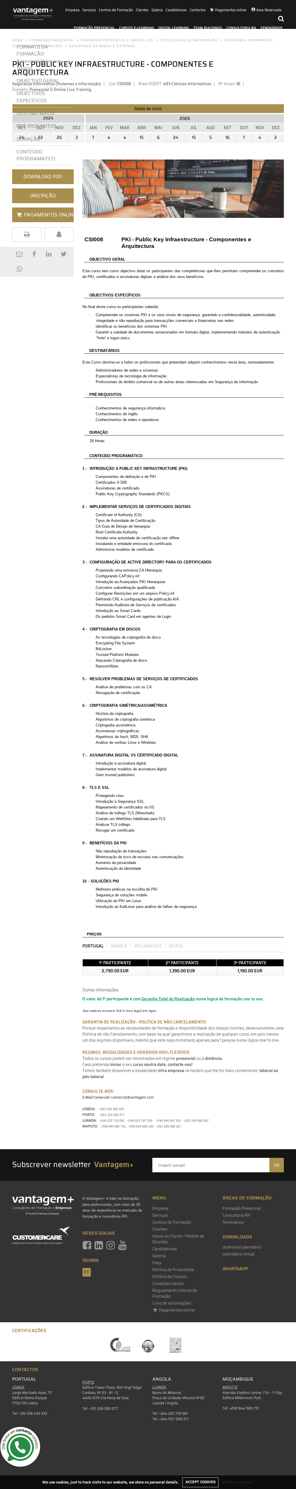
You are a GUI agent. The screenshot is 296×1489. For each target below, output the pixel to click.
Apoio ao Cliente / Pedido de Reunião (178, 1239)
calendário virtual (239, 1254)
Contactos (198, 10)
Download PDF (42, 176)
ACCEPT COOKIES (201, 1482)
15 (142, 137)
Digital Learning (173, 28)
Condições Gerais (168, 1283)
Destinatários (35, 113)
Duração (29, 139)
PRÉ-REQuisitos (36, 126)
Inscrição (43, 195)
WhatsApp (235, 1268)
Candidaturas (176, 10)
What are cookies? (238, 1482)
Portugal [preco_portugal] (93, 946)
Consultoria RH (241, 28)
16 (227, 137)
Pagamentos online (176, 1310)
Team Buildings (207, 28)
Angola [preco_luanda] (119, 946)
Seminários (271, 28)
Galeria (157, 10)
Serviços (89, 10)
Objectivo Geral (37, 80)
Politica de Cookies (169, 1276)
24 (175, 137)
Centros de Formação (116, 10)
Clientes (142, 10)
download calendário (242, 1247)
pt (86, 1272)
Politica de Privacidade (173, 1270)
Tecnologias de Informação (189, 40)
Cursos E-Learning (136, 28)
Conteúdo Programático (35, 155)
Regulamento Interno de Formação (174, 1293)
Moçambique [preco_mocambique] (148, 946)
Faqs (156, 1263)
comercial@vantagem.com (132, 1097)
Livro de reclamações (171, 1303)
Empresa (72, 10)
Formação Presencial (94, 28)
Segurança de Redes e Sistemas (102, 46)
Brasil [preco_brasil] (176, 946)
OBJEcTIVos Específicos (31, 97)
